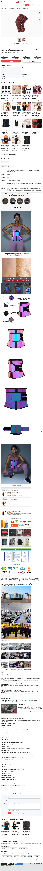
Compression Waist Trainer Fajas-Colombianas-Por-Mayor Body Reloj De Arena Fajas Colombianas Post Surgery (16, 146)
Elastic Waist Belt (14, 848)
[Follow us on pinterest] (41, 863)
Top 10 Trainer (13, 859)
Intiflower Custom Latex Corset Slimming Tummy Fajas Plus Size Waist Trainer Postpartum (16, 113)
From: (6, 797)
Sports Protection (19, 8)
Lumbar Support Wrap (23, 848)
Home (2, 8)
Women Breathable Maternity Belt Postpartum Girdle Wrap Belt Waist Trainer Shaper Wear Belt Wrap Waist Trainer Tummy (5, 113)
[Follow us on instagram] (38, 863)
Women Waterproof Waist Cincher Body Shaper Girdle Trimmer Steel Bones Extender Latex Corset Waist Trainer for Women (16, 96)
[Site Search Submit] (27, 5)
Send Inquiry (11, 61)
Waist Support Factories (16, 853)
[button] (1, 1)
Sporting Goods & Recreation (9, 8)
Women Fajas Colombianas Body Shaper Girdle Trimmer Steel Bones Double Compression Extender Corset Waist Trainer (37, 113)
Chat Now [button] (33, 61)
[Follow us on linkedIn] (30, 865)
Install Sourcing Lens (6, 865)
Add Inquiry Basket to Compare (22, 43)
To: (6, 800)
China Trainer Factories (6, 853)
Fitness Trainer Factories (27, 853)
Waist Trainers (16, 856)
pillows (13, 744)
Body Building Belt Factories (7, 856)
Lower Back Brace (5, 848)
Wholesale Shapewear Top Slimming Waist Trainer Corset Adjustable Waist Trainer (16, 129)
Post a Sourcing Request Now (32, 813)
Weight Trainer (36, 856)
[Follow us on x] (36, 863)
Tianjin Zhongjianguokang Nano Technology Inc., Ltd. (10, 52)
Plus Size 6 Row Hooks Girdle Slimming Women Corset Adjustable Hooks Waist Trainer (5, 129)
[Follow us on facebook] (34, 863)
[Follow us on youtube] (39, 863)
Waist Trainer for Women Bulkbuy (31, 859)
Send (9, 813)
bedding (10, 744)
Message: (5, 803)
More (2, 861)
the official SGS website (27, 700)
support (16, 744)
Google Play (10, 863)
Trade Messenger (18, 863)
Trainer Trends (20, 859)
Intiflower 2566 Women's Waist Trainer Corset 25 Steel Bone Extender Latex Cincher (26, 96)
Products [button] (11, 4)
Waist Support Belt (5, 859)
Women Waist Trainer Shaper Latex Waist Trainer (25, 146)
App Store (4, 863)
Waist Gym (30, 856)
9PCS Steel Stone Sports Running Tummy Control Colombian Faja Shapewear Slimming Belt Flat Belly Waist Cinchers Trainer (36, 129)
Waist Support (25, 8)
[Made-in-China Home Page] (21, 2)
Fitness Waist (23, 856)
